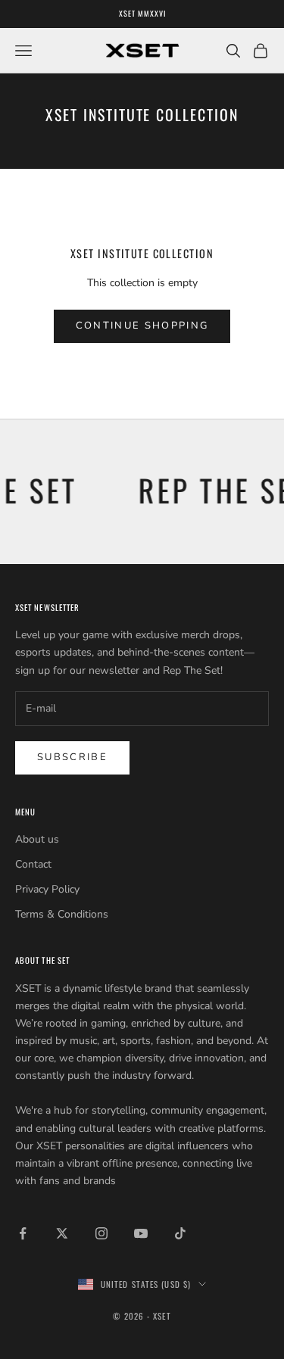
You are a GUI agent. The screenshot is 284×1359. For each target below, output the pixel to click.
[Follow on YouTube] (140, 1233)
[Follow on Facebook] (22, 1233)
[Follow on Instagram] (101, 1233)
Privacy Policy (47, 889)
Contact (33, 864)
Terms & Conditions (61, 914)
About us (37, 839)
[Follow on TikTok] (180, 1233)
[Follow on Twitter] (62, 1233)
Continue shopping (142, 325)
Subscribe (72, 757)
